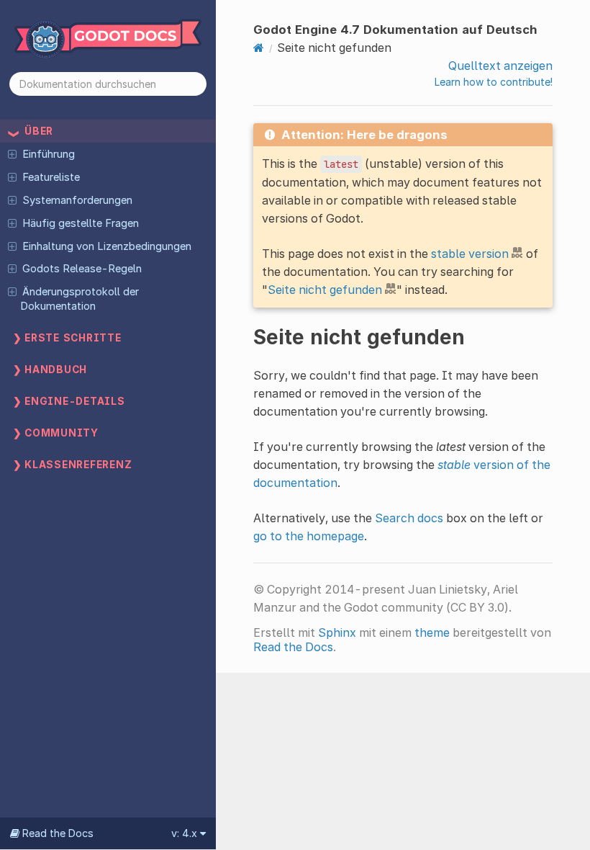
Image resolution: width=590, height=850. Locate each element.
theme (432, 632)
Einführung (48, 154)
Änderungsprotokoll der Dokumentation (79, 299)
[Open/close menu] (12, 153)
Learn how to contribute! (494, 82)
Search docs (409, 518)
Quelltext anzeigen (500, 65)
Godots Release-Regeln (82, 268)
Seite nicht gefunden (325, 289)
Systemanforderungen (77, 200)
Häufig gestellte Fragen (80, 223)
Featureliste (51, 177)
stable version (470, 253)
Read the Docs (293, 647)
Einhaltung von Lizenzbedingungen (106, 246)
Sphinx (337, 632)
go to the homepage (308, 536)
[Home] (258, 47)
